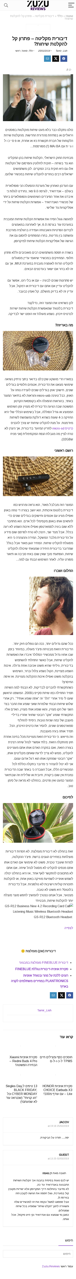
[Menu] (71, 5)
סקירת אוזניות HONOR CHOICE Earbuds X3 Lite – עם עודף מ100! (57, 1090)
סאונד (24, 50)
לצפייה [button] (69, 928)
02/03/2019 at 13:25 (58, 1158)
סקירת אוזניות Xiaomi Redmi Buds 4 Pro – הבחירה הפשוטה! (23, 1061)
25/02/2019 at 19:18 (58, 1126)
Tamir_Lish (61, 50)
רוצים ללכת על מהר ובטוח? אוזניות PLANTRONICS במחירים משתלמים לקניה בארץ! (39, 981)
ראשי (17, 50)
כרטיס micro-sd (62, 428)
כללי (60, 16)
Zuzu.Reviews (51, 1266)
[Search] (6, 5)
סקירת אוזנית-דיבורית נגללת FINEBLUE (41, 969)
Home (69, 16)
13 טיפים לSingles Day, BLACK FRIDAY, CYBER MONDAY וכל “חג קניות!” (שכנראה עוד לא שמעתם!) (21, 1093)
